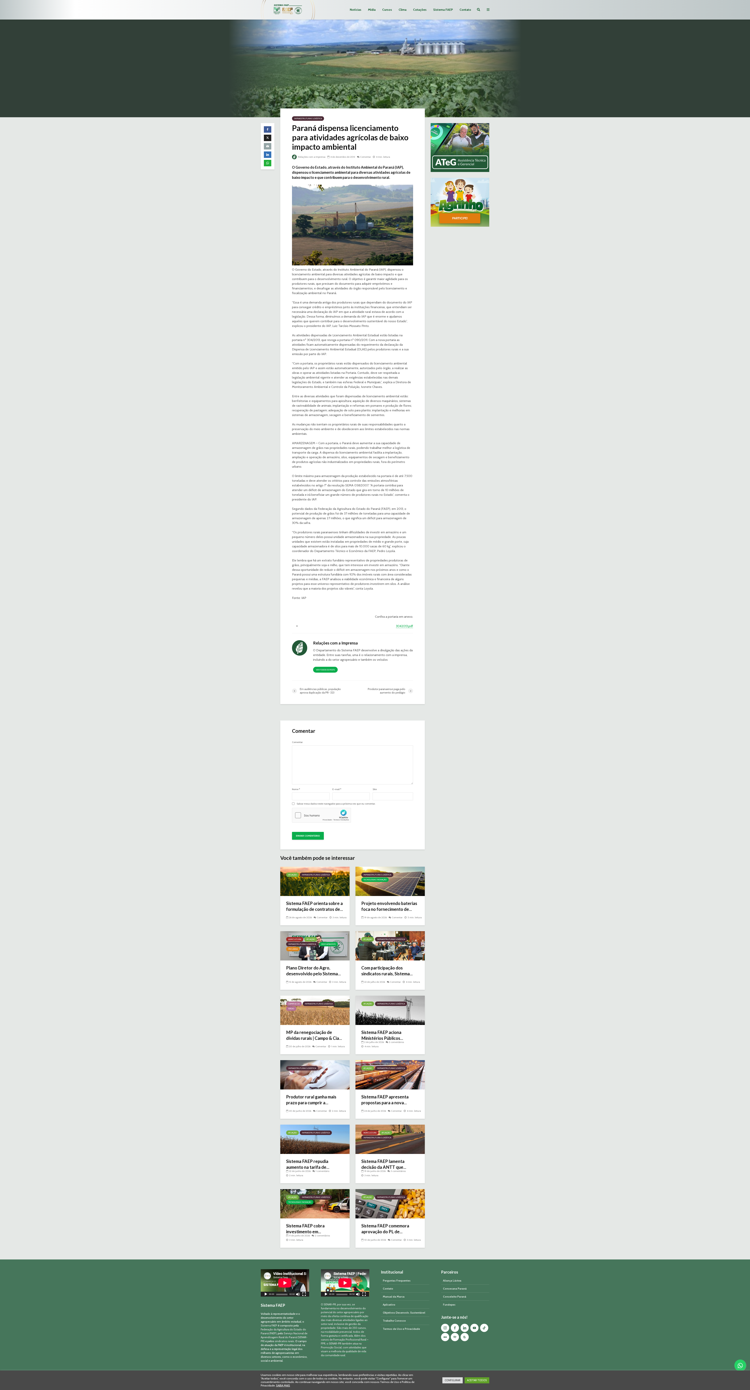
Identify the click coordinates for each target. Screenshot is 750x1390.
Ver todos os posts (325, 670)
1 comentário (322, 1171)
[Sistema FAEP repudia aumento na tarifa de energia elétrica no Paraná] (315, 1139)
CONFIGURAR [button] (452, 1380)
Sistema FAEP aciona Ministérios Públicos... (382, 1035)
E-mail (336, 789)
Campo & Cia (294, 1003)
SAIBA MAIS (283, 1385)
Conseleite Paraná (454, 1296)
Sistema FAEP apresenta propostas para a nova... (385, 1099)
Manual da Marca (393, 1296)
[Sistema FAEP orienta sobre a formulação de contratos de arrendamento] (315, 881)
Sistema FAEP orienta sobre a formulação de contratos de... (314, 906)
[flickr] (445, 1337)
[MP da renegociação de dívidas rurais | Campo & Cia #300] (315, 1010)
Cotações (420, 10)
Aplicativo (389, 1304)
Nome (296, 789)
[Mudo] (298, 1294)
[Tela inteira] (304, 1294)
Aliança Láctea (452, 1280)
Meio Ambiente (328, 944)
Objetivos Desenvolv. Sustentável (404, 1312)
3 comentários (398, 1171)
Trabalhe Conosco (394, 1320)
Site (375, 789)
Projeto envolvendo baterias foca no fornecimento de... (389, 906)
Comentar (365, 156)
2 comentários (396, 1042)
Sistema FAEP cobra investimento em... (305, 1228)
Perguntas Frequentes (397, 1280)
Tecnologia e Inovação (375, 879)
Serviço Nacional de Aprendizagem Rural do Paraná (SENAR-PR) (284, 1337)
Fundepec (449, 1304)
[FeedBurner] (465, 1337)
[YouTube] (474, 1328)
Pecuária (293, 949)
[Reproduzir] (266, 1294)
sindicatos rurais (284, 1341)
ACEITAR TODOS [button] (477, 1380)
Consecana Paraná (455, 1288)
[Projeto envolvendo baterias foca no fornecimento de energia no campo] (390, 881)
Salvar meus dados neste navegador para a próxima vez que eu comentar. (336, 804)
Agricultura (294, 939)
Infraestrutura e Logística (308, 118)
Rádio (291, 1008)
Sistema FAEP (443, 10)
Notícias (355, 10)
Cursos (387, 10)
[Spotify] (455, 1337)
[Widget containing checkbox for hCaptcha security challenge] (321, 815)
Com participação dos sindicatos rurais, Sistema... (387, 970)
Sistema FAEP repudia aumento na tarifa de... (307, 1164)
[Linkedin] (465, 1328)
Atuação (292, 875)
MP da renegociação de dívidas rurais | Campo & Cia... (314, 1035)
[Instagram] (445, 1328)
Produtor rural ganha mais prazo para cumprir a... (311, 1099)
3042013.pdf (404, 626)
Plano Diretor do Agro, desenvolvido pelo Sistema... (313, 970)
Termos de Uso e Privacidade (401, 1329)
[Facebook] (455, 1328)
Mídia (372, 10)
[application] (285, 1282)
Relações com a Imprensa (311, 156)
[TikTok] (484, 1328)
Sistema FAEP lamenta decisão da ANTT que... (383, 1164)
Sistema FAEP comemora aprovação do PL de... (385, 1228)
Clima (402, 10)
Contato (465, 10)
